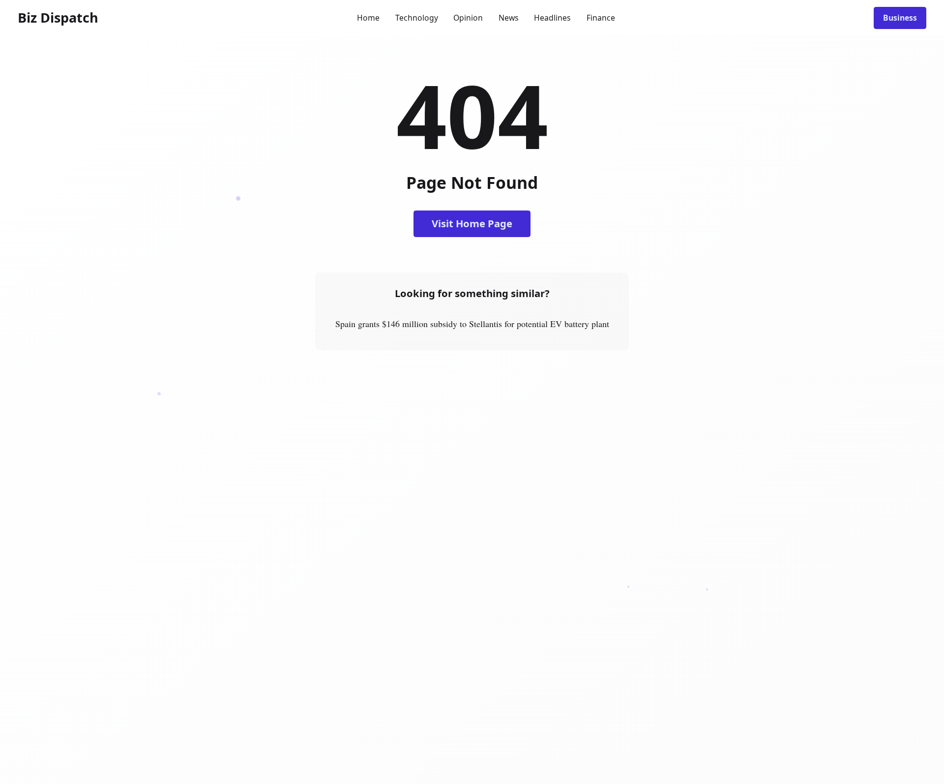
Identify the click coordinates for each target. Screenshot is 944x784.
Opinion (468, 17)
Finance (601, 17)
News (509, 17)
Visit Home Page (472, 223)
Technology (416, 17)
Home (368, 17)
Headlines (552, 17)
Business (900, 17)
